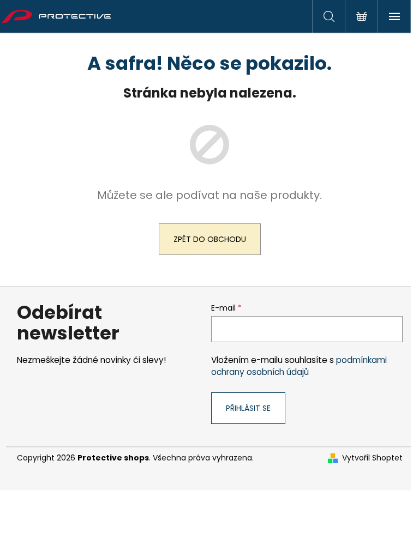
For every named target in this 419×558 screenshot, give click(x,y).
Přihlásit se (248, 408)
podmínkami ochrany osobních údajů (299, 366)
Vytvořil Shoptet (372, 458)
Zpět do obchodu (209, 239)
